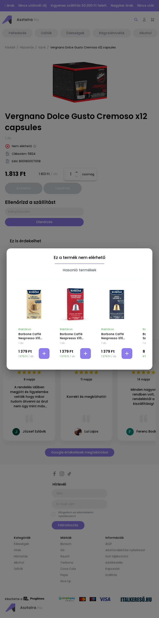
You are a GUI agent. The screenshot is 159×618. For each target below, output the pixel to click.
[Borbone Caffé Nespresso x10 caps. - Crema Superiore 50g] (33, 304)
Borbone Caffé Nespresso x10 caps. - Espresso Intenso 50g (73, 336)
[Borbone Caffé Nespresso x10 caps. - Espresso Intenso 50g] (75, 304)
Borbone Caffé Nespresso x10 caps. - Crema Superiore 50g (29, 336)
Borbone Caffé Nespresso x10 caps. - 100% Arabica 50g (112, 336)
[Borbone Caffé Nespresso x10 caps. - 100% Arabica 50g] (116, 304)
